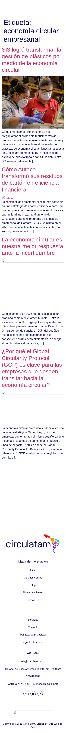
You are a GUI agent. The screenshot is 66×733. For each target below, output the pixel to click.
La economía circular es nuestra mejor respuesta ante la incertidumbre (32, 246)
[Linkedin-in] (40, 693)
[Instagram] (26, 693)
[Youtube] (33, 693)
